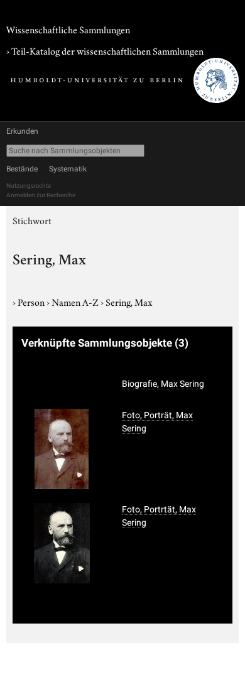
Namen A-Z (76, 301)
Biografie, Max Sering (163, 384)
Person (32, 301)
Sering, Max (129, 301)
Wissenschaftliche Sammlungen (68, 29)
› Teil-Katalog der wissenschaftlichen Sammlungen (105, 50)
